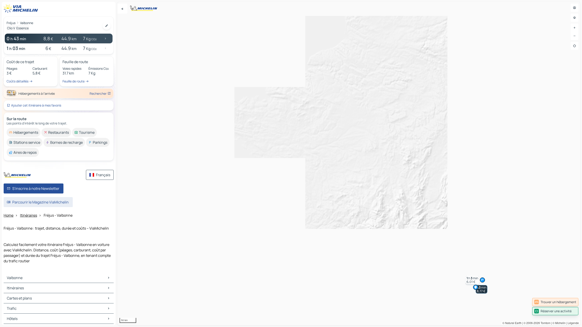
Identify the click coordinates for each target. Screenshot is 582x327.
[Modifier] (107, 26)
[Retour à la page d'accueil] (22, 9)
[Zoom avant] (574, 28)
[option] (23, 132)
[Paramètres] (574, 18)
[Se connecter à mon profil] (574, 8)
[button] (481, 289)
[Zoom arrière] (574, 36)
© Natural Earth (512, 323)
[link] (555, 302)
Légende (573, 323)
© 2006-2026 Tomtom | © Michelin (545, 323)
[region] (348, 163)
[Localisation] (574, 46)
